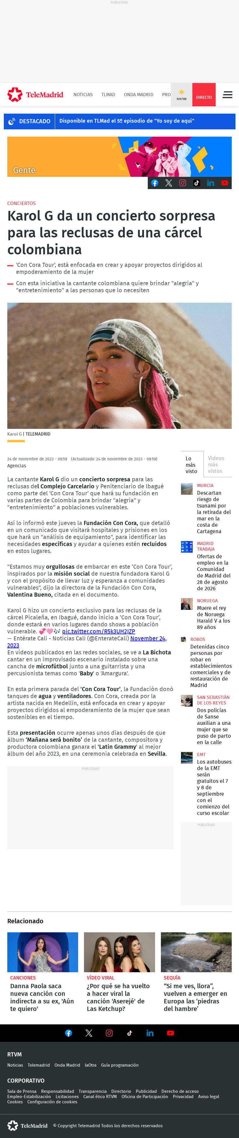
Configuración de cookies (52, 1102)
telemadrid (27, 1125)
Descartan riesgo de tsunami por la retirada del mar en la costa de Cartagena (187, 489)
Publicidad (146, 1091)
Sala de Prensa (21, 1091)
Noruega (207, 600)
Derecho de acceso (180, 1091)
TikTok (197, 182)
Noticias (83, 94)
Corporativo (26, 1081)
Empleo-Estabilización (29, 1097)
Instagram (183, 183)
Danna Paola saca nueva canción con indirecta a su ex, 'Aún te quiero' (42, 952)
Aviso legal (208, 1097)
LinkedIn (211, 183)
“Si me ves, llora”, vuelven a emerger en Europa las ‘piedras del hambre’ (196, 952)
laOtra (90, 1065)
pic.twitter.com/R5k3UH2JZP (98, 632)
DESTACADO (34, 121)
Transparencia (93, 1091)
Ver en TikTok (130, 1034)
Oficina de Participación (145, 1097)
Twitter (169, 182)
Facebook (155, 182)
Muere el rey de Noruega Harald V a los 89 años (187, 604)
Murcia (205, 485)
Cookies (15, 1102)
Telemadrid (39, 1065)
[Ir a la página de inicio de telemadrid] (35, 94)
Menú (227, 94)
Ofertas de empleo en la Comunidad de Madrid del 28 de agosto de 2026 (187, 547)
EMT (201, 754)
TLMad (108, 94)
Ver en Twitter (89, 1034)
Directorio (121, 1091)
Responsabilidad (57, 1091)
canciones (23, 977)
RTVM (14, 1055)
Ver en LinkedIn (150, 1033)
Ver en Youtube (170, 1033)
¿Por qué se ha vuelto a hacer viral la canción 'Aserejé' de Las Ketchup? (119, 952)
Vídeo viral (101, 977)
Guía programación (120, 1065)
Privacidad (183, 1097)
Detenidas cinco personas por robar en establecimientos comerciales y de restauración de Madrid (183, 639)
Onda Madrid (138, 94)
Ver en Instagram (109, 1033)
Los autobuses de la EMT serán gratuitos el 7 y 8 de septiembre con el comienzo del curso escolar (187, 758)
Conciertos (21, 203)
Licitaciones (67, 1097)
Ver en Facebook (68, 1034)
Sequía (172, 977)
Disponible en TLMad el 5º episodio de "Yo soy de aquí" (126, 121)
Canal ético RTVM (100, 1097)
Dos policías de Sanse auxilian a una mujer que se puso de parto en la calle (187, 701)
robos (197, 639)
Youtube (225, 183)
